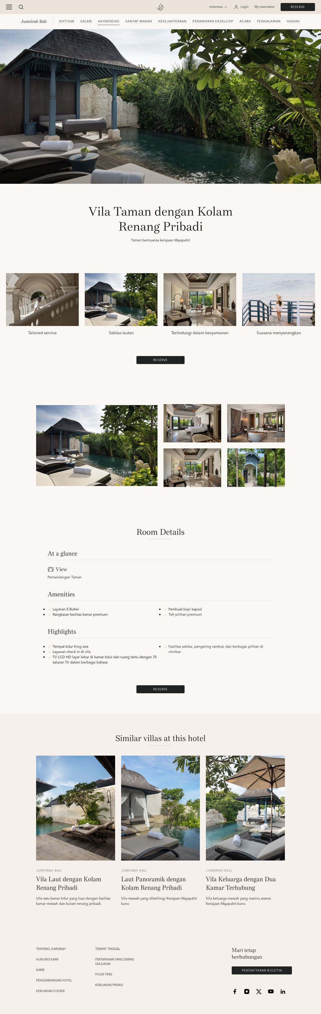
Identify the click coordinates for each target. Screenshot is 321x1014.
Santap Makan (138, 21)
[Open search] (21, 7)
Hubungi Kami (47, 959)
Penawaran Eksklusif (213, 21)
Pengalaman (269, 21)
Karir (40, 970)
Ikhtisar (66, 21)
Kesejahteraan (172, 21)
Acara (245, 21)
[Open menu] (9, 7)
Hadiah (293, 21)
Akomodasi (108, 21)
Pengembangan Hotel (54, 980)
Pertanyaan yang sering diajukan (114, 961)
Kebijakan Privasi (109, 985)
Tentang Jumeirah (51, 949)
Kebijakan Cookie (50, 991)
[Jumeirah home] (160, 7)
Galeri (86, 21)
